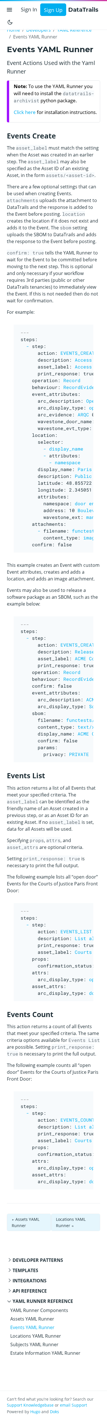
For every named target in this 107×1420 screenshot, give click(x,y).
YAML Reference (74, 30)
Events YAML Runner (32, 1327)
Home (13, 30)
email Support (73, 1405)
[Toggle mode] (10, 21)
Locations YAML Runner (35, 1336)
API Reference (30, 1291)
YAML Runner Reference (43, 1301)
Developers (38, 30)
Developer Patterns (38, 1260)
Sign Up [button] (53, 10)
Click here (25, 112)
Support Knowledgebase (30, 1405)
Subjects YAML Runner (34, 1344)
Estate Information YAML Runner (45, 1353)
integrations (30, 1281)
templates (25, 1270)
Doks (54, 1411)
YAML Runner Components (39, 1310)
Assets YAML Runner (32, 1319)
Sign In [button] (29, 9)
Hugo (35, 1411)
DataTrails (83, 9)
